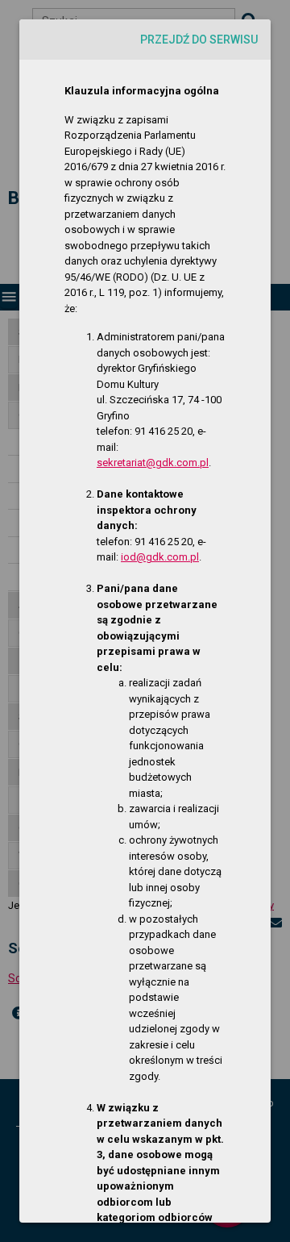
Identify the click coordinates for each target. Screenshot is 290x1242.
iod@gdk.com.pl (160, 557)
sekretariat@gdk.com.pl (153, 462)
